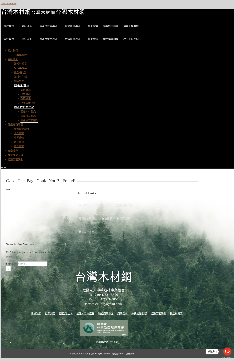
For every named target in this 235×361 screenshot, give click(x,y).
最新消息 (27, 26)
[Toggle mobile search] (5, 166)
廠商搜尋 (93, 26)
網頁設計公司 (117, 354)
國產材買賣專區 (48, 26)
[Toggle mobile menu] (2, 166)
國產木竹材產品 (24, 107)
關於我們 (9, 26)
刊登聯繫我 (176, 313)
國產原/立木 (21, 85)
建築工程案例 (131, 26)
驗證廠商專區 (72, 26)
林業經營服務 (110, 26)
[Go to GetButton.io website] (227, 358)
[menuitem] (13, 50)
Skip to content (8, 3)
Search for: (11, 263)
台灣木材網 (89, 354)
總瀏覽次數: (103, 342)
